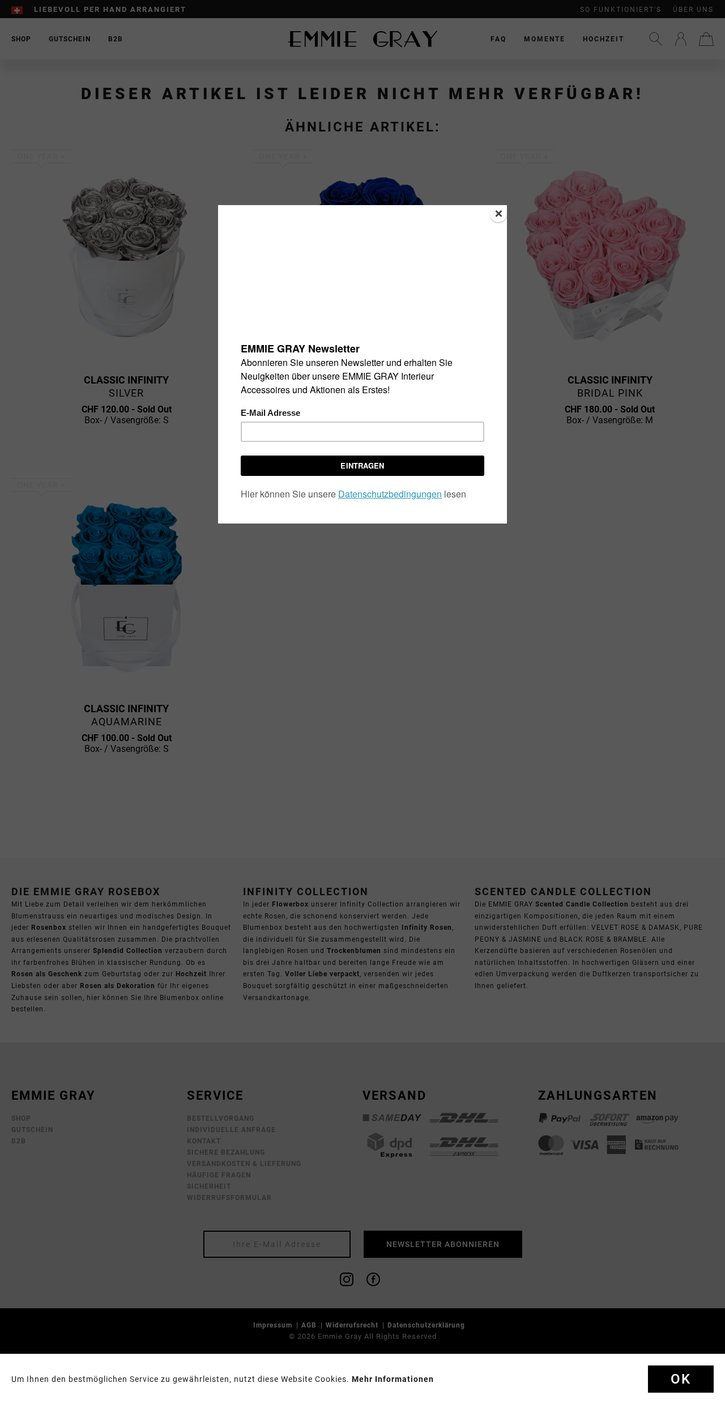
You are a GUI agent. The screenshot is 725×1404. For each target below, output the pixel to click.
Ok (681, 1379)
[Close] (498, 213)
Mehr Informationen (393, 1379)
